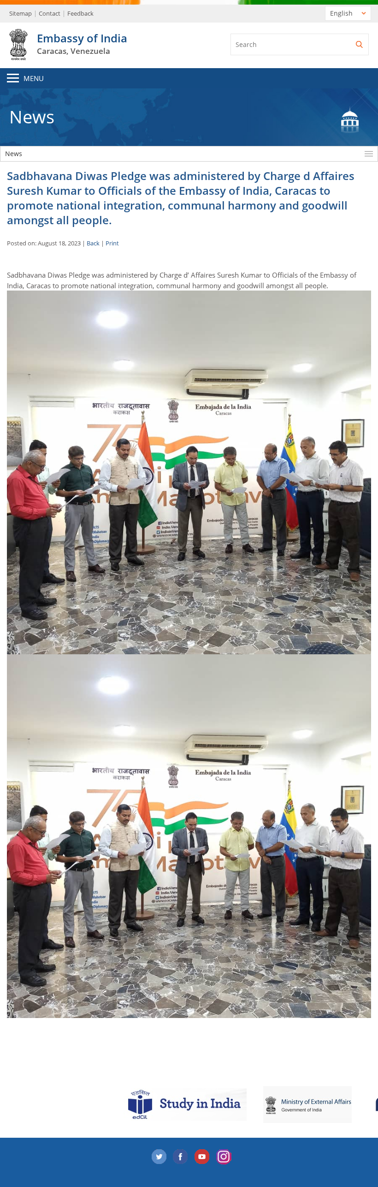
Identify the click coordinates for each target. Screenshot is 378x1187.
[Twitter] (159, 1157)
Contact (49, 13)
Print (112, 243)
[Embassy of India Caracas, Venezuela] (18, 55)
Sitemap (20, 13)
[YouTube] (202, 1157)
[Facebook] (181, 1157)
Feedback (80, 13)
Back (93, 243)
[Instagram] (224, 1157)
